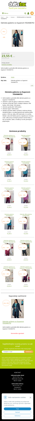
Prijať (17, 409)
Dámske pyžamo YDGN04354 (25, 188)
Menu (6, 13)
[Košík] (32, 13)
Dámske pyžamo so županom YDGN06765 (9, 136)
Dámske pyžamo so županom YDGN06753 (13, 322)
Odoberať (29, 351)
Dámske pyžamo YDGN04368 (25, 162)
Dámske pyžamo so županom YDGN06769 (26, 241)
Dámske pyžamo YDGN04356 (9, 188)
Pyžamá (12, 17)
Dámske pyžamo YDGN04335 (9, 214)
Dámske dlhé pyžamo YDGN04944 (26, 214)
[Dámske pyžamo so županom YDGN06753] (17, 38)
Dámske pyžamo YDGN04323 (9, 162)
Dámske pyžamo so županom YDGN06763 (26, 267)
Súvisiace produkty (7, 64)
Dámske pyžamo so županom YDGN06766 (9, 241)
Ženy (7, 17)
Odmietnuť (17, 415)
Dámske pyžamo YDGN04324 (25, 136)
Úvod (2, 17)
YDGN (12, 77)
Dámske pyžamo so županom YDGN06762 (9, 267)
